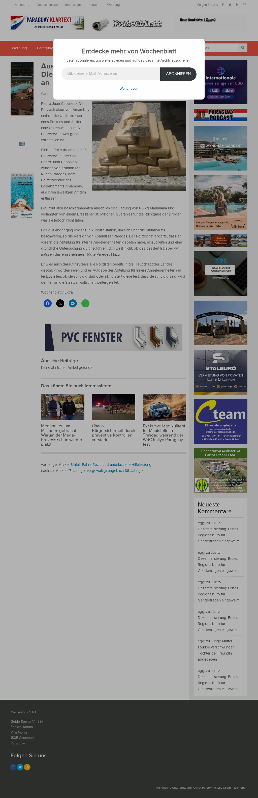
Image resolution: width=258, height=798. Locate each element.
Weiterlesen (129, 89)
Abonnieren (178, 73)
